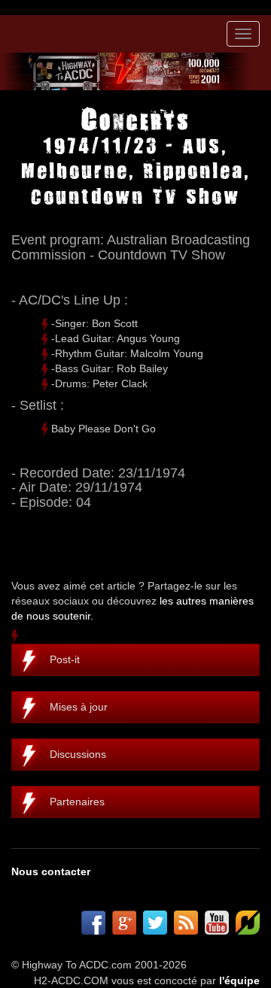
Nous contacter (50, 871)
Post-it (65, 659)
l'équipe (239, 980)
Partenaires (77, 802)
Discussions (78, 754)
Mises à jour (79, 707)
